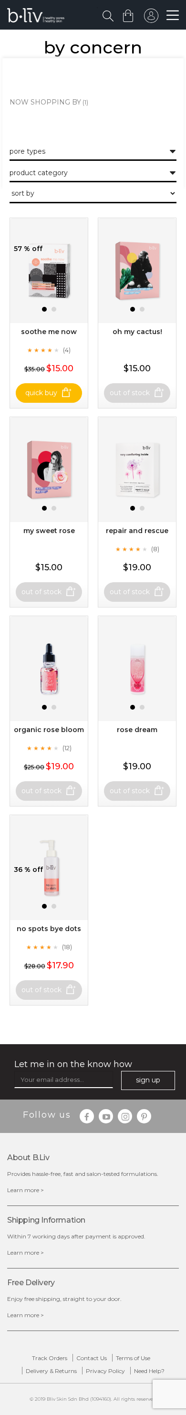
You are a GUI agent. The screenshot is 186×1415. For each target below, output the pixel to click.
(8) (155, 549)
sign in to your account (151, 18)
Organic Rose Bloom (49, 729)
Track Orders (49, 1358)
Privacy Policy (105, 1370)
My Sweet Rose (49, 530)
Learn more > (25, 1190)
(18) (67, 947)
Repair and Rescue (137, 530)
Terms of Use (133, 1358)
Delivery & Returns (51, 1370)
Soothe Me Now (49, 331)
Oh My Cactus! (137, 331)
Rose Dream (137, 729)
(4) (67, 350)
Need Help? (149, 1370)
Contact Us (91, 1358)
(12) (67, 748)
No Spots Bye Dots (49, 928)
